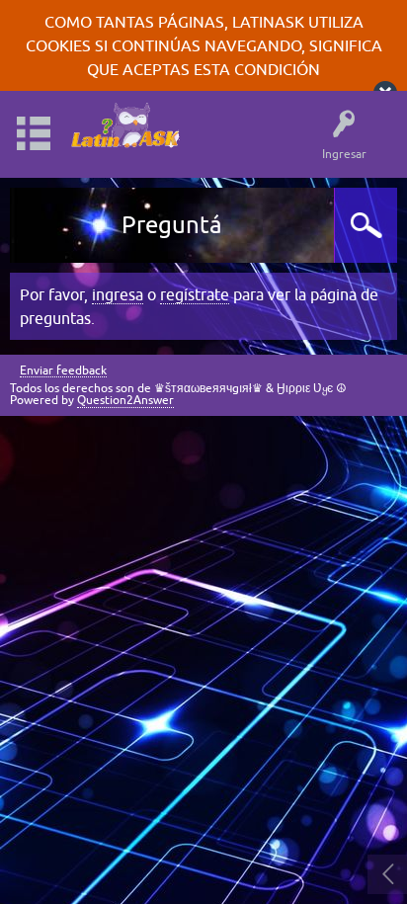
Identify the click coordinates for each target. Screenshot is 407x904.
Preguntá (172, 224)
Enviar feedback (63, 371)
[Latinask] (124, 125)
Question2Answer (125, 400)
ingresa (117, 294)
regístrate (194, 294)
